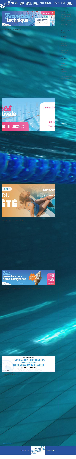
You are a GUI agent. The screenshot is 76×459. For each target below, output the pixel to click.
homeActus (64, 65)
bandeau (63, 63)
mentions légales (51, 450)
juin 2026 (63, 41)
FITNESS (42, 3)
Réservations (48, 3)
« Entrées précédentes (7, 443)
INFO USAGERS (9, 374)
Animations (56, 3)
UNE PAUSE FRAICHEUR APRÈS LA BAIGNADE (22, 288)
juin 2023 (63, 55)
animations (64, 61)
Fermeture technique (11, 29)
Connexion (63, 71)
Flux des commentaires (66, 76)
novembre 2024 (65, 48)
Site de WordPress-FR (66, 78)
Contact (63, 3)
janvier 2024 (64, 52)
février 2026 (64, 45)
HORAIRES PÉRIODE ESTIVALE (15, 134)
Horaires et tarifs (22, 3)
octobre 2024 (64, 50)
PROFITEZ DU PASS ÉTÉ (12, 220)
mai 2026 (63, 43)
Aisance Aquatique (35, 3)
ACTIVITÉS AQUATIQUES (29, 3)
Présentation (14, 3)
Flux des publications (66, 74)
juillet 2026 (63, 38)
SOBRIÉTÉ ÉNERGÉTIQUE (70, 3)
